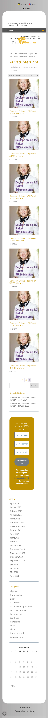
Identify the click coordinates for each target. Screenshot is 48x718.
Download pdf (16, 595)
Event (12, 598)
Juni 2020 (14, 568)
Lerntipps (14, 618)
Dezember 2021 (17, 522)
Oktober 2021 (16, 530)
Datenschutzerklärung (25, 711)
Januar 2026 (15, 507)
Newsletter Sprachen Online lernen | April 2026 (23, 398)
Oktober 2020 (16, 557)
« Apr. (12, 685)
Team (12, 625)
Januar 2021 (15, 545)
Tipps (12, 629)
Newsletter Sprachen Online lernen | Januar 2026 (23, 404)
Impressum (25, 707)
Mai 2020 (14, 572)
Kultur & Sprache (18, 610)
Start (11, 53)
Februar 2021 (16, 541)
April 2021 (14, 534)
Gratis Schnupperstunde (21, 606)
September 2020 (17, 560)
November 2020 (17, 553)
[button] (4, 713)
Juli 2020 (14, 564)
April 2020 (14, 576)
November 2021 (17, 526)
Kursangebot (16, 614)
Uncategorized (17, 633)
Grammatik (15, 602)
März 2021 (15, 537)
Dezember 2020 (17, 549)
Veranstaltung (16, 637)
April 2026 (14, 503)
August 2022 (16, 515)
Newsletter (15, 621)
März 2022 (15, 518)
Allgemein (14, 591)
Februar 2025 (16, 511)
